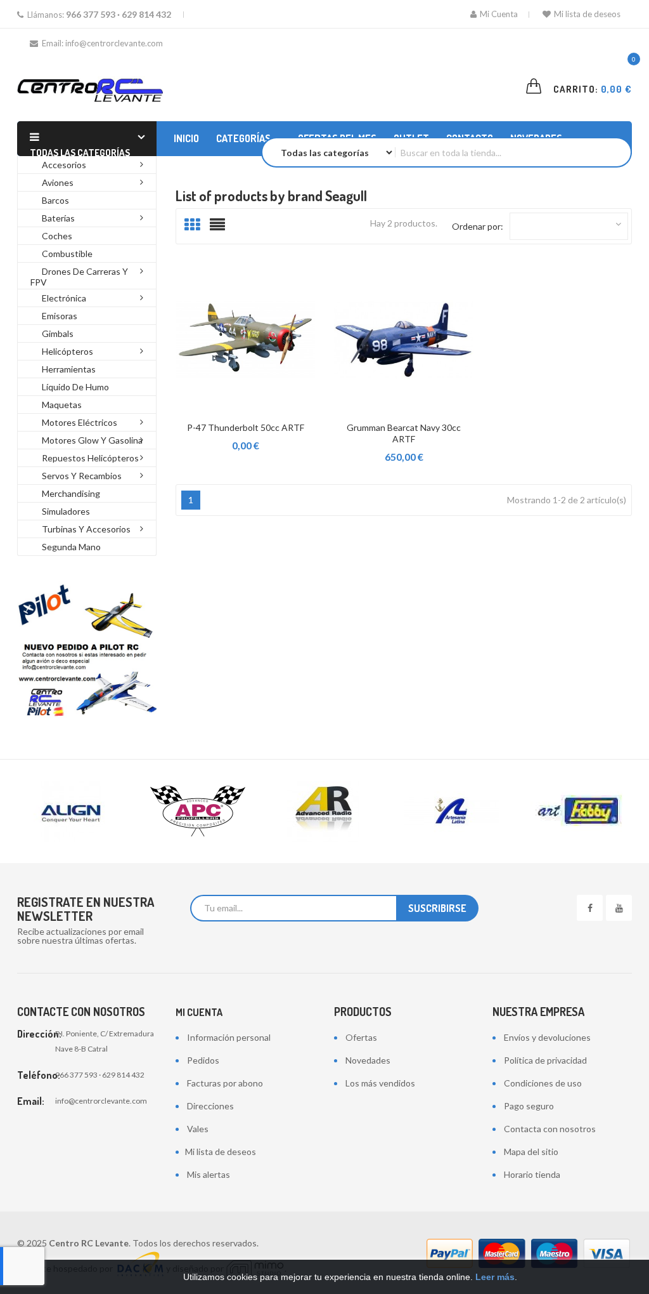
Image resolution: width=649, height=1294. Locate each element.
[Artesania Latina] (451, 811)
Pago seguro (529, 1105)
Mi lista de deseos (587, 14)
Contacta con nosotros (550, 1128)
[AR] (324, 811)
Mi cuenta (199, 1012)
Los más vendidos (380, 1083)
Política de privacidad (545, 1060)
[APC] (197, 811)
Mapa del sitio (531, 1151)
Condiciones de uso (543, 1083)
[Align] (71, 811)
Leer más (495, 1277)
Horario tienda (532, 1174)
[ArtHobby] (578, 811)
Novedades (367, 1060)
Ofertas (361, 1037)
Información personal (229, 1037)
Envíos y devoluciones (547, 1037)
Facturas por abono (225, 1083)
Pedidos (203, 1060)
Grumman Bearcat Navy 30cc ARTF (404, 433)
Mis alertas (208, 1174)
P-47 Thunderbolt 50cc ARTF (245, 427)
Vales (198, 1128)
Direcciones (210, 1105)
